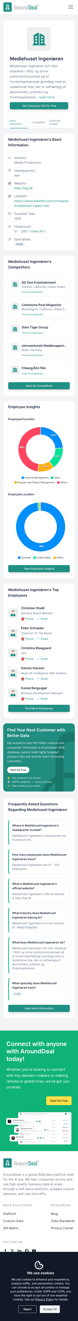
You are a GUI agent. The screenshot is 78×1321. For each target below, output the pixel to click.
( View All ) (37, 231)
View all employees (32, 291)
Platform (9, 1214)
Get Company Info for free (39, 105)
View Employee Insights (39, 568)
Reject (27, 1309)
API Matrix (11, 1228)
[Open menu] (71, 7)
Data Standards (63, 1221)
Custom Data (13, 1221)
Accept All (50, 1309)
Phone (27, 618)
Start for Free (18, 769)
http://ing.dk (23, 188)
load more (47, 97)
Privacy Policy (44, 1299)
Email (42, 618)
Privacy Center (62, 1228)
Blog (54, 1214)
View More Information (39, 1008)
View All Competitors (39, 385)
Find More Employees (39, 708)
